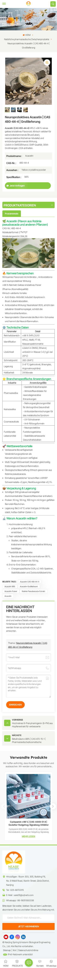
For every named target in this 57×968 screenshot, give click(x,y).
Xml (14, 950)
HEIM (27, 35)
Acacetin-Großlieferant (29, 586)
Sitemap (7, 950)
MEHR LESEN (28, 836)
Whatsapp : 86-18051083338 (20, 900)
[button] (53, 806)
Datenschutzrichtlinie (28, 950)
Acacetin (8, 596)
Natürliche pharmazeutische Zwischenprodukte (26, 39)
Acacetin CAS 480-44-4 (29, 582)
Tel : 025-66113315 (15, 890)
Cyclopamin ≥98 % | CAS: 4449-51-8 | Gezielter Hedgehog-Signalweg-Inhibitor (29, 823)
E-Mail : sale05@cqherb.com (20, 895)
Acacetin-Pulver (11, 591)
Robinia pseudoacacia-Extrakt (33, 591)
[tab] (11, 213)
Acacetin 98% (10, 586)
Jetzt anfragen (17, 185)
